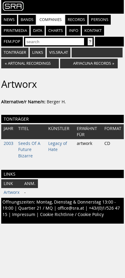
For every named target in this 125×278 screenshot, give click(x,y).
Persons (99, 19)
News (9, 19)
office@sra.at (71, 208)
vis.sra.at (58, 52)
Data (37, 30)
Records (76, 19)
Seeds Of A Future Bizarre (29, 150)
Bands (27, 19)
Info (73, 30)
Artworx (11, 192)
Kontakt (93, 30)
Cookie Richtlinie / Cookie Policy (72, 214)
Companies (50, 19)
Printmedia (15, 30)
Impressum (23, 214)
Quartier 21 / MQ (35, 208)
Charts (55, 30)
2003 (8, 143)
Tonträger (15, 52)
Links (37, 52)
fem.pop (12, 41)
